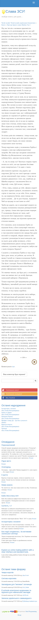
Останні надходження (13, 405)
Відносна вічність (7, 424)
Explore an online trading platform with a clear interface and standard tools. (18, 550)
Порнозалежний (8, 445)
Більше (31, 458)
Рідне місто (6, 461)
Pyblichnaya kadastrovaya (29, 601)
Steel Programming (31, 611)
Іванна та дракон (7, 412)
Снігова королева (9, 578)
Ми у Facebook (10, 398)
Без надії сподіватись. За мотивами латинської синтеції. (16, 532)
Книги (3, 25)
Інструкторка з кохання (9, 408)
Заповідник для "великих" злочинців (17, 584)
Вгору (19, 615)
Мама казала (7, 484)
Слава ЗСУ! (15, 11)
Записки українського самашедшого (17, 598)
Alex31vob (25, 575)
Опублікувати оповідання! (14, 394)
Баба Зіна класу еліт (10, 495)
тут (13, 366)
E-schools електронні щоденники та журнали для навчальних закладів (16, 591)
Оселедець (6, 467)
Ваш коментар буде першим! (14, 374)
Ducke (4, 422)
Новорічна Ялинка (7, 416)
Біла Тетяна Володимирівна (10, 410)
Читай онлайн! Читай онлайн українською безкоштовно (18, 23)
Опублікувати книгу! (12, 390)
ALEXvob (25, 595)
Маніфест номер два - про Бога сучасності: (14, 420)
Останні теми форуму (14, 569)
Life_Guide (25, 587)
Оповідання (8, 441)
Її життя (5, 474)
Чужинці (4, 428)
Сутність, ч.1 (7, 505)
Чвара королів (8, 572)
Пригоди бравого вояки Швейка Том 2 (18, 25)
